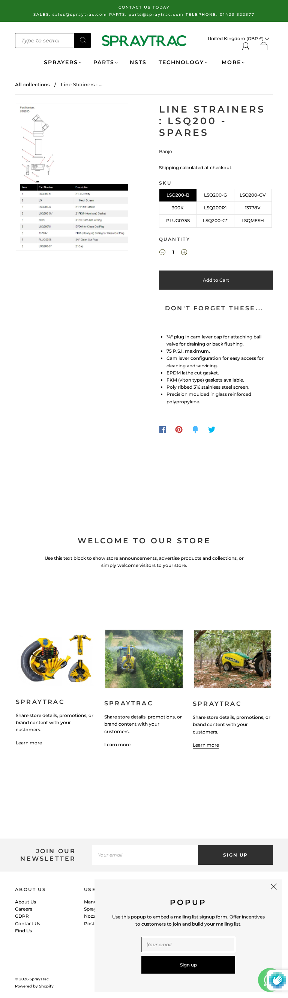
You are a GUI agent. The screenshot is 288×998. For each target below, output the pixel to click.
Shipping (169, 167)
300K (178, 207)
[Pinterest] (179, 429)
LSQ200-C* (215, 220)
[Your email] (145, 854)
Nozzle (91, 916)
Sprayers (61, 62)
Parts (103, 62)
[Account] (246, 46)
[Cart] (264, 47)
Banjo (165, 151)
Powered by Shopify (34, 986)
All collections (32, 84)
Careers (23, 909)
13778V (253, 207)
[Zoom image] (72, 179)
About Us (25, 902)
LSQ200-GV (253, 195)
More (230, 62)
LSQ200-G (215, 195)
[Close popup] (274, 887)
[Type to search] (44, 40)
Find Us (23, 930)
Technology (181, 62)
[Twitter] (212, 429)
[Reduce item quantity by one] (162, 253)
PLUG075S (178, 220)
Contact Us (27, 923)
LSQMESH (253, 220)
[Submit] (82, 40)
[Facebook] (162, 429)
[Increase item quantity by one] (184, 253)
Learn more (29, 742)
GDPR (22, 916)
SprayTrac (39, 979)
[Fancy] (195, 429)
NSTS (138, 62)
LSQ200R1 (215, 207)
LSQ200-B (177, 195)
